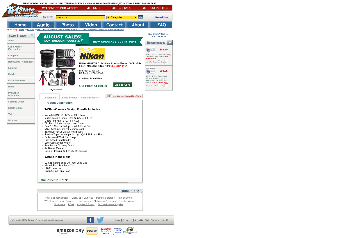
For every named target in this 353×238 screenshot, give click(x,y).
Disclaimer (155, 220)
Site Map (166, 220)
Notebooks (59, 204)
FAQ (147, 220)
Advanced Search (162, 17)
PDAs (71, 204)
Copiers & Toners (86, 204)
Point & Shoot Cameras (56, 198)
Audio (11, 40)
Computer (13, 55)
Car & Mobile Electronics (15, 48)
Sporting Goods (16, 101)
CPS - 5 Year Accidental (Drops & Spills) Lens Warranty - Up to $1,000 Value (157, 79)
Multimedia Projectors (105, 201)
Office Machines (16, 80)
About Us (139, 220)
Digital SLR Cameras (82, 198)
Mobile (11, 74)
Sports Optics (15, 108)
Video (11, 114)
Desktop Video (126, 201)
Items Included (69, 97)
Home (117, 220)
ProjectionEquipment (13, 94)
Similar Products (90, 97)
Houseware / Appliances (21, 62)
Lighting (12, 68)
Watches (12, 120)
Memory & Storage (105, 198)
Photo (21, 30)
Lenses (30, 30)
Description (50, 97)
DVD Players (50, 201)
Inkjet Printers (66, 201)
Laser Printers (84, 201)
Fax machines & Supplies (110, 204)
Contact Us (127, 220)
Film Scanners (125, 198)
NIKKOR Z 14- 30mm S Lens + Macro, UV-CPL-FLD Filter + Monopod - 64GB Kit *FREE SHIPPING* (80, 30)
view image (58, 89)
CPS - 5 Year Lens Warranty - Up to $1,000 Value (158, 57)
